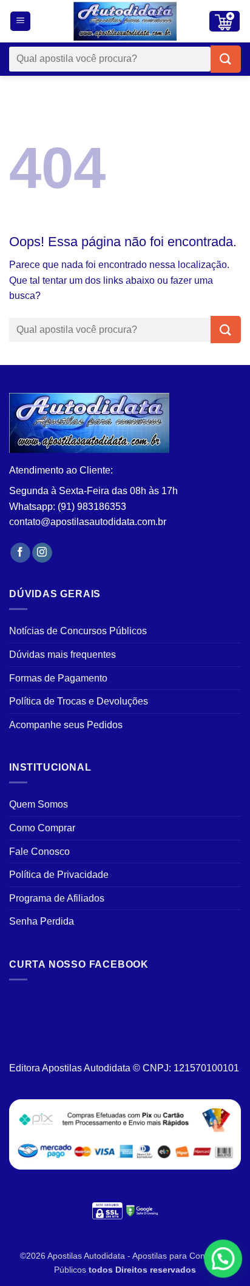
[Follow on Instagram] (42, 553)
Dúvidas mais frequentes (62, 654)
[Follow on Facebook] (20, 553)
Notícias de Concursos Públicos (78, 631)
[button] (20, 22)
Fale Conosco (39, 851)
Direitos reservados (155, 1269)
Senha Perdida (41, 921)
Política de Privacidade (59, 874)
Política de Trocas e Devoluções (78, 701)
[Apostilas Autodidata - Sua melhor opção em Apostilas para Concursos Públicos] (125, 21)
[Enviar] (226, 59)
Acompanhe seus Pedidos (66, 725)
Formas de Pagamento (58, 678)
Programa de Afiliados (56, 898)
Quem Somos (38, 804)
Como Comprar (42, 828)
